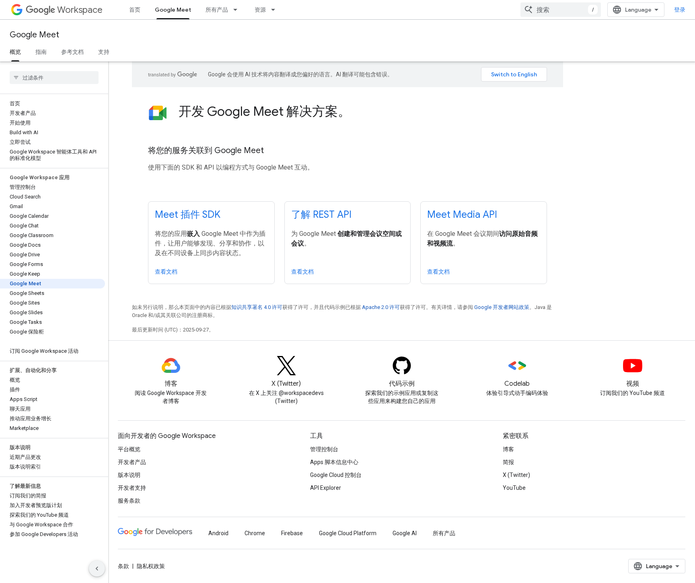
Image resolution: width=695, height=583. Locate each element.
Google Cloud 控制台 (336, 475)
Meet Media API (462, 215)
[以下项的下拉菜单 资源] (275, 9)
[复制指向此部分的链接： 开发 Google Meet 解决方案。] (362, 112)
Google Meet (173, 9)
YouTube (514, 488)
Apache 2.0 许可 (381, 307)
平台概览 (129, 449)
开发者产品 (132, 462)
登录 (679, 9)
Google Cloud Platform (347, 533)
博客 (508, 449)
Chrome (255, 533)
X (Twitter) (516, 475)
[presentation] (363, 111)
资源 (260, 9)
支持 (103, 51)
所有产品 (217, 9)
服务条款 (129, 500)
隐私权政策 (151, 566)
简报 (508, 462)
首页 (134, 9)
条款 (123, 566)
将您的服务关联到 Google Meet (206, 150)
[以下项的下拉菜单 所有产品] (237, 9)
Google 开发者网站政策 (501, 307)
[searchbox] (54, 77)
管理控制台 (324, 449)
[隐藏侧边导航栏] (97, 568)
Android (218, 533)
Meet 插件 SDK (187, 215)
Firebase (292, 533)
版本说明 (129, 475)
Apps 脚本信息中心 (334, 462)
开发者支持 (132, 488)
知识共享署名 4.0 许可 (256, 307)
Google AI (405, 533)
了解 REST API (321, 215)
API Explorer (325, 488)
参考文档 (72, 51)
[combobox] (560, 9)
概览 (15, 51)
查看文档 (166, 271)
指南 (41, 51)
